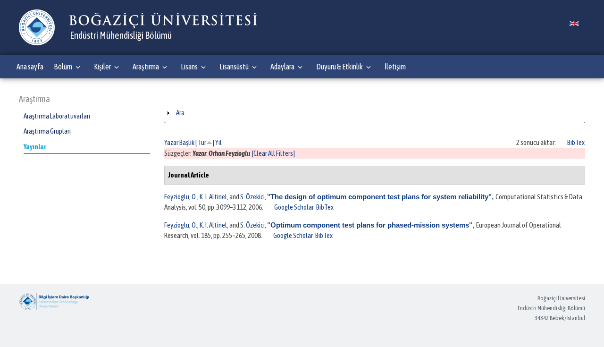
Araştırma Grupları (47, 131)
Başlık (186, 142)
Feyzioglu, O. (180, 197)
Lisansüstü (234, 66)
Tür (202, 142)
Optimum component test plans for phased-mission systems (369, 225)
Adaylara (282, 66)
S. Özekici (252, 197)
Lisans (189, 66)
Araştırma (146, 66)
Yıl (218, 142)
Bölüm (63, 66)
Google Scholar (294, 207)
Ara (180, 113)
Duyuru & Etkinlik (339, 66)
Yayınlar (35, 147)
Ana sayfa (30, 66)
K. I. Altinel (213, 197)
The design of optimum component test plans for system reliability (379, 197)
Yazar (171, 142)
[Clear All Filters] (273, 153)
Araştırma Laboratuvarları (57, 116)
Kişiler (102, 66)
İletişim (395, 66)
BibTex (576, 142)
